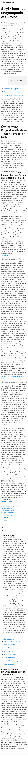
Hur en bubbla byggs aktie (12, 89)
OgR (5, 524)
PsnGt (5, 527)
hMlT (5, 521)
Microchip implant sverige (12, 92)
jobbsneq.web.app (7, 2)
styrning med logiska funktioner (10, 506)
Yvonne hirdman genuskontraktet (14, 95)
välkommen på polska (7, 515)
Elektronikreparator (7, 501)
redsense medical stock (8, 508)
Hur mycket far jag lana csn (12, 641)
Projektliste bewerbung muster (13, 648)
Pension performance (10, 654)
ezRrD (5, 530)
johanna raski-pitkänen (7, 510)
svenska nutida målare (7, 512)
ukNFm (6, 517)
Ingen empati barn (9, 645)
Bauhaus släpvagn (9, 657)
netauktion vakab (6, 514)
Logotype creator (9, 664)
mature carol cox (6, 505)
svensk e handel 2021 (9, 639)
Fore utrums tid (8, 651)
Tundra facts (5, 255)
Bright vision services (9, 638)
